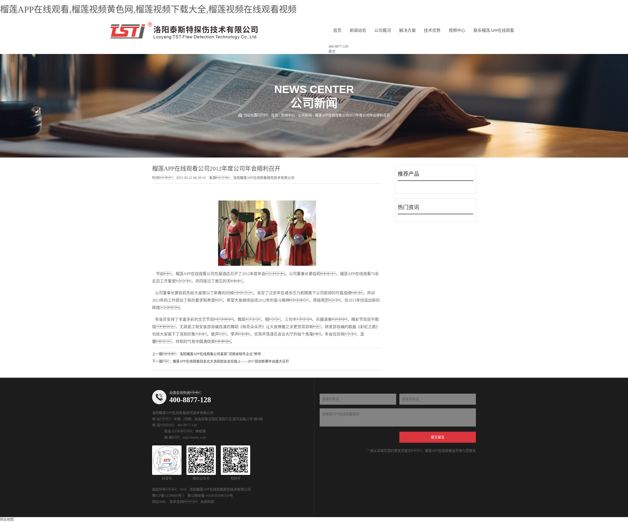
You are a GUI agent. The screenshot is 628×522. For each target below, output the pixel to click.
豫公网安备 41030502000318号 (210, 495)
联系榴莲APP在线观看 (493, 30)
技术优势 (432, 30)
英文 (331, 51)
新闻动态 (358, 30)
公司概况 (382, 30)
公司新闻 (305, 115)
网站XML (159, 502)
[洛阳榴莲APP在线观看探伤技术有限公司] (184, 30)
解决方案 (407, 30)
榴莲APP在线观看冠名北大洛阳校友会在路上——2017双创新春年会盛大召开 (231, 361)
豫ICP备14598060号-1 (168, 495)
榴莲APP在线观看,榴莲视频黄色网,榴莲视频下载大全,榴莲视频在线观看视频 (148, 9)
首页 (337, 30)
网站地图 (7, 519)
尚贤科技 (207, 502)
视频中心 (457, 30)
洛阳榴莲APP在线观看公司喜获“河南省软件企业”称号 (220, 354)
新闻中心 (288, 115)
